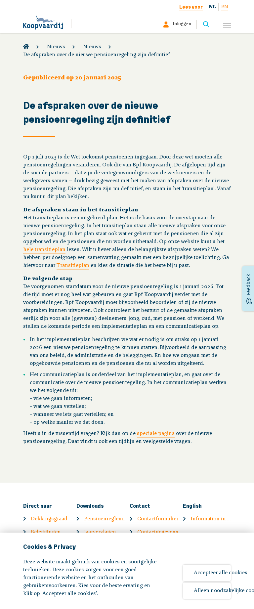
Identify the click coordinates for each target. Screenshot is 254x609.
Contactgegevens (157, 532)
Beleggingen (46, 532)
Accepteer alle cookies (212, 573)
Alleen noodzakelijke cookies (212, 590)
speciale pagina (156, 433)
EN (224, 7)
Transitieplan (73, 265)
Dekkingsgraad (49, 519)
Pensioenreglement (105, 519)
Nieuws (56, 47)
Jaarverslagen (100, 532)
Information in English (211, 519)
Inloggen (182, 24)
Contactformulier (157, 519)
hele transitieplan (44, 249)
